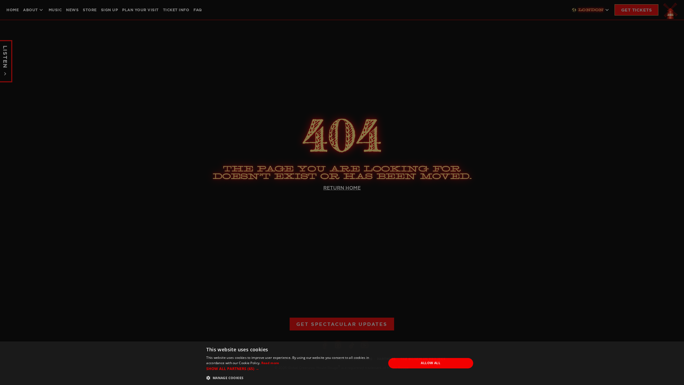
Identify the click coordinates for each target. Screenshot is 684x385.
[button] (293, 368)
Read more (270, 363)
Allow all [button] (430, 363)
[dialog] (342, 363)
